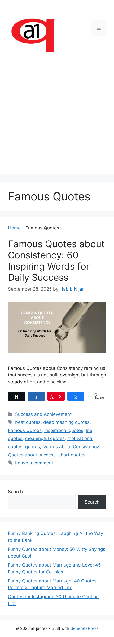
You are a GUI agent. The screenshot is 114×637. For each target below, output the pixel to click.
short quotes (71, 455)
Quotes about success (32, 455)
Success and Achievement (43, 414)
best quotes (28, 422)
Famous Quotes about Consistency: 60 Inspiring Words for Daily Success (56, 260)
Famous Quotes (25, 430)
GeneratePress (84, 628)
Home (14, 228)
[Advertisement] (57, 117)
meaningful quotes (45, 438)
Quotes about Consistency (70, 446)
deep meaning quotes (66, 422)
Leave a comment (34, 463)
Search (15, 491)
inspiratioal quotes (63, 430)
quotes (32, 446)
